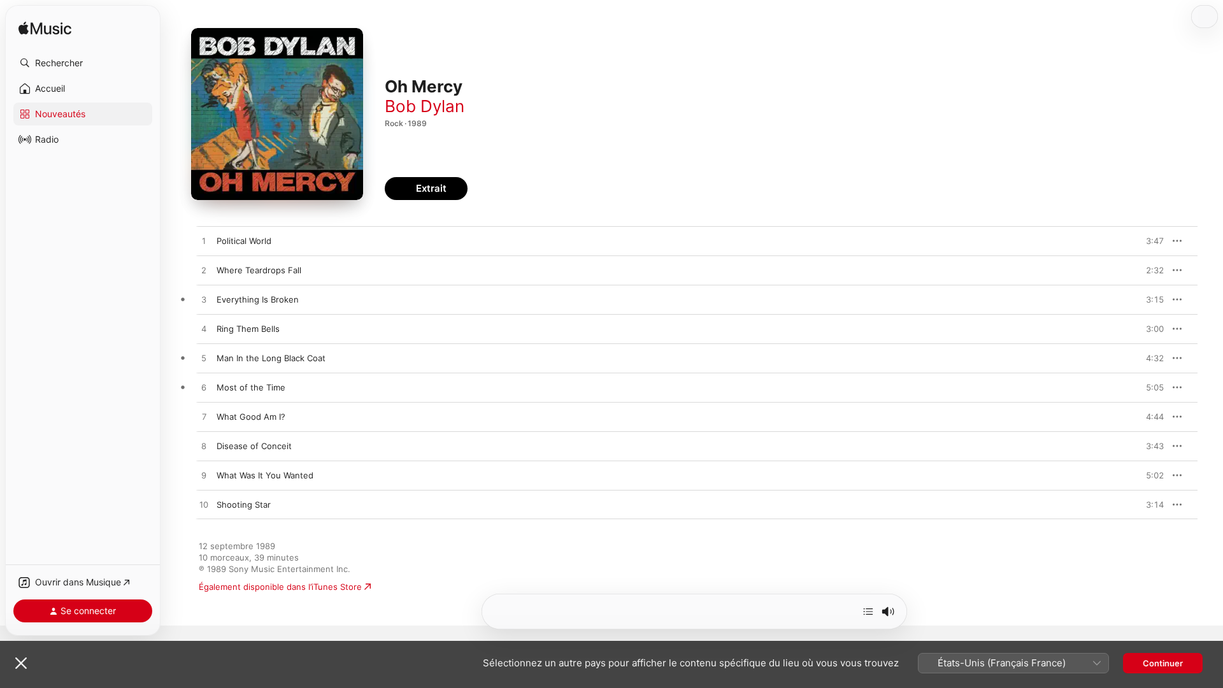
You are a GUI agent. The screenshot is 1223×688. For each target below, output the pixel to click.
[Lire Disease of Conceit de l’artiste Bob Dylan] (204, 446)
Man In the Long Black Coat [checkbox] (271, 358)
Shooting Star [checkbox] (244, 504)
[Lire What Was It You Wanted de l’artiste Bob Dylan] (204, 476)
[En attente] (868, 611)
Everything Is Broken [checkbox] (258, 299)
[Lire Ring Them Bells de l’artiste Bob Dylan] (204, 329)
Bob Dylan (424, 106)
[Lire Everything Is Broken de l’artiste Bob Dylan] (204, 300)
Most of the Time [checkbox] (251, 387)
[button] (83, 63)
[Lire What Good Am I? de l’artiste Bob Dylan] (204, 417)
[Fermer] (21, 663)
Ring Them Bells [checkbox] (248, 329)
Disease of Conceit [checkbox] (254, 446)
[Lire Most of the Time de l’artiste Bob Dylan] (204, 388)
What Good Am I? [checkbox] (251, 417)
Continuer (1163, 663)
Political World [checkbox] (244, 241)
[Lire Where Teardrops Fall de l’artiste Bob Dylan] (204, 270)
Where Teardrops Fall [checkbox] (259, 270)
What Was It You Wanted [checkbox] (265, 475)
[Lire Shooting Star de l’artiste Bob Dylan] (204, 505)
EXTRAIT (1150, 241)
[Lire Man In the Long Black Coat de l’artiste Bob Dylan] (204, 358)
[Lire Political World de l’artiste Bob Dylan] (204, 241)
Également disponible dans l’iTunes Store (280, 587)
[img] (44, 29)
